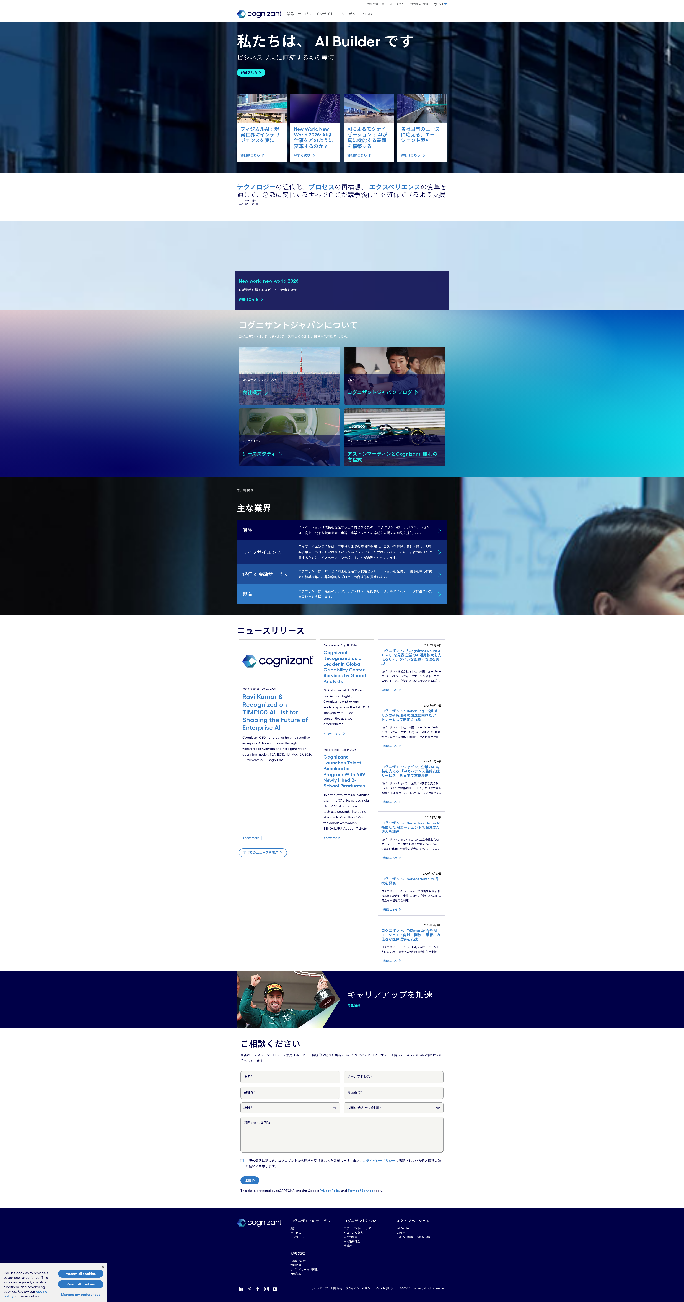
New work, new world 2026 (269, 281)
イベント (401, 4)
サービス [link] (295, 1232)
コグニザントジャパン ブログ (379, 392)
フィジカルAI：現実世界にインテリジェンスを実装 (260, 134)
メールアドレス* (359, 1076)
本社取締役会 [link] (352, 1241)
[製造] (439, 594)
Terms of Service (360, 1190)
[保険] (439, 530)
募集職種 (353, 1006)
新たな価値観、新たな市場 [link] (413, 1237)
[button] (440, 4)
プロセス (322, 187)
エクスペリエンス (395, 187)
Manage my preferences (80, 1294)
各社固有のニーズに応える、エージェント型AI (420, 134)
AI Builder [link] (403, 1228)
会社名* (249, 1092)
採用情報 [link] (295, 1265)
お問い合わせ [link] (298, 1260)
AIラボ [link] (401, 1232)
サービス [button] (305, 14)
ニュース (387, 4)
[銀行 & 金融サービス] (439, 574)
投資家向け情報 (419, 4)
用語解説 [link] (295, 1273)
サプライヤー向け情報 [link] (304, 1269)
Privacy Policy (330, 1190)
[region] (53, 1282)
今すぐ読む (302, 155)
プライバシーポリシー (379, 1161)
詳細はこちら (250, 155)
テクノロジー (256, 187)
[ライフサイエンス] (439, 552)
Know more (250, 838)
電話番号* (354, 1092)
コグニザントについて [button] (355, 14)
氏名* (248, 1076)
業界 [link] (293, 1228)
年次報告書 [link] (350, 1237)
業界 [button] (290, 14)
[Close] (103, 1267)
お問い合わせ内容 (257, 1122)
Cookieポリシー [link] (386, 1288)
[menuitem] (373, 4)
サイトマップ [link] (319, 1288)
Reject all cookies (81, 1284)
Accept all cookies (81, 1274)
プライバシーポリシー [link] (359, 1288)
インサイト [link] (297, 1237)
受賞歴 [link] (348, 1245)
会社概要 (252, 392)
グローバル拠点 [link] (353, 1232)
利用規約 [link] (336, 1288)
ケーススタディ (259, 454)
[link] (259, 14)
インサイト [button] (325, 14)
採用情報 (372, 4)
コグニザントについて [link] (357, 1228)
